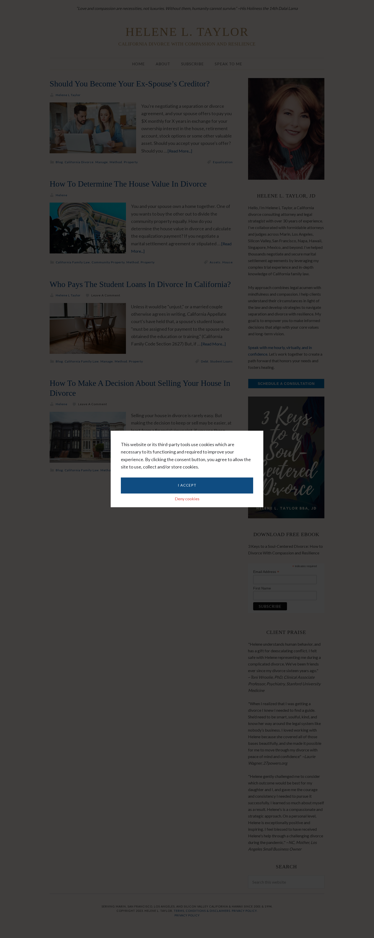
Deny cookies (187, 498)
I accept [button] (187, 485)
